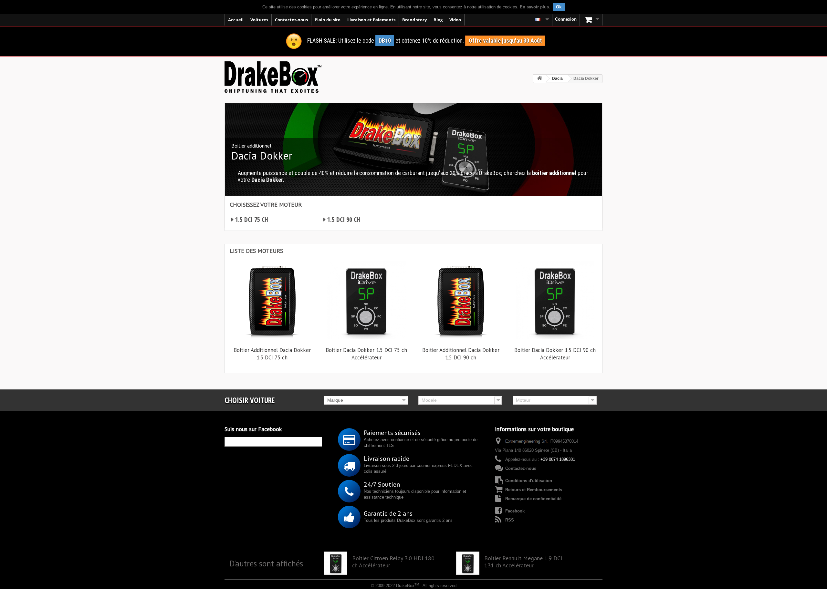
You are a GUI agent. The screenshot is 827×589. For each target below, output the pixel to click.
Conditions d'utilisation (528, 480)
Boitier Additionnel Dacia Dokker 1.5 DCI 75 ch (272, 353)
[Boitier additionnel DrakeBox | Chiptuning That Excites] (273, 77)
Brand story (414, 20)
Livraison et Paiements (371, 20)
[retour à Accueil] (539, 79)
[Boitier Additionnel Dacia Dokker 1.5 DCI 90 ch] (460, 300)
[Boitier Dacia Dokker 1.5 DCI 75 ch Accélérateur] (366, 300)
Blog (438, 20)
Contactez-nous (291, 20)
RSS (509, 520)
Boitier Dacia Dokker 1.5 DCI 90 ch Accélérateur (555, 353)
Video (455, 20)
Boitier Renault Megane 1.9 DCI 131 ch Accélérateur (523, 562)
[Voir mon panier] (591, 20)
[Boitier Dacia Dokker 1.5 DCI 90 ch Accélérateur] (555, 300)
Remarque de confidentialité (533, 498)
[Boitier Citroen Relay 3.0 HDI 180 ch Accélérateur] (335, 563)
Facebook (515, 511)
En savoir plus (534, 7)
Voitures (259, 20)
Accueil (236, 20)
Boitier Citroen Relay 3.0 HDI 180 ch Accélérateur (393, 562)
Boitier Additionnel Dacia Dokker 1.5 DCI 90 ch (460, 353)
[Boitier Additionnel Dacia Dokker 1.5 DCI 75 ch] (272, 300)
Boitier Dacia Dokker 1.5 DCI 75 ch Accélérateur (366, 353)
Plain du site (327, 20)
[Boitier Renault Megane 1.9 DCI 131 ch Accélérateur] (467, 563)
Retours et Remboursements (533, 489)
